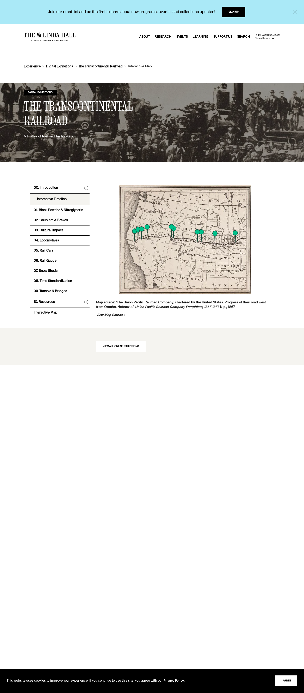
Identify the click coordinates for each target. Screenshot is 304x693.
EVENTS (182, 36)
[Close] (295, 12)
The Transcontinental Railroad (100, 66)
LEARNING (200, 36)
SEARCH (243, 36)
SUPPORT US (222, 36)
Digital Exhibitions (59, 66)
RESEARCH (163, 36)
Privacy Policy (174, 680)
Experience (32, 66)
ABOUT (144, 36)
